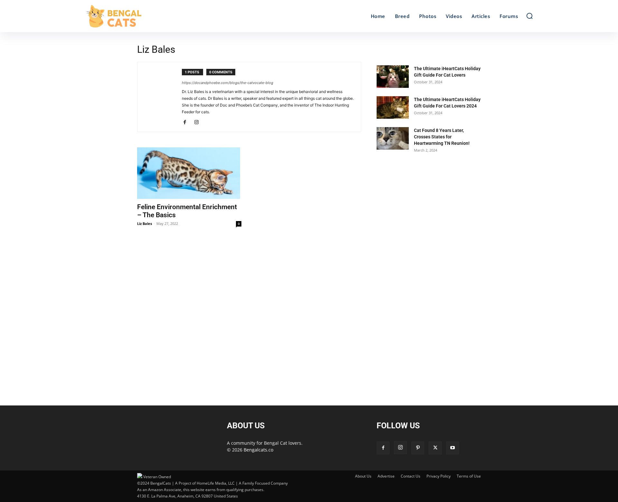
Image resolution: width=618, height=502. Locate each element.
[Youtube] (452, 448)
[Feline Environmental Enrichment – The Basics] (189, 173)
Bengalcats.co (258, 450)
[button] (529, 15)
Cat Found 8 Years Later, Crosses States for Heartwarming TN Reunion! (442, 137)
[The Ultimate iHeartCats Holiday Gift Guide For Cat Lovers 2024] (393, 107)
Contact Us (410, 476)
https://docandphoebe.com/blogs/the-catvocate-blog (227, 82)
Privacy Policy (438, 476)
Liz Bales (144, 223)
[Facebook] (187, 122)
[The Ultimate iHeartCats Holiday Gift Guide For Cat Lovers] (393, 76)
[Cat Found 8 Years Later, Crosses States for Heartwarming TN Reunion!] (393, 138)
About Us (363, 476)
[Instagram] (198, 122)
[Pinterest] (417, 448)
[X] (435, 448)
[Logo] (141, 16)
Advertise (386, 476)
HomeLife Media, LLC (216, 483)
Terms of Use (469, 476)
